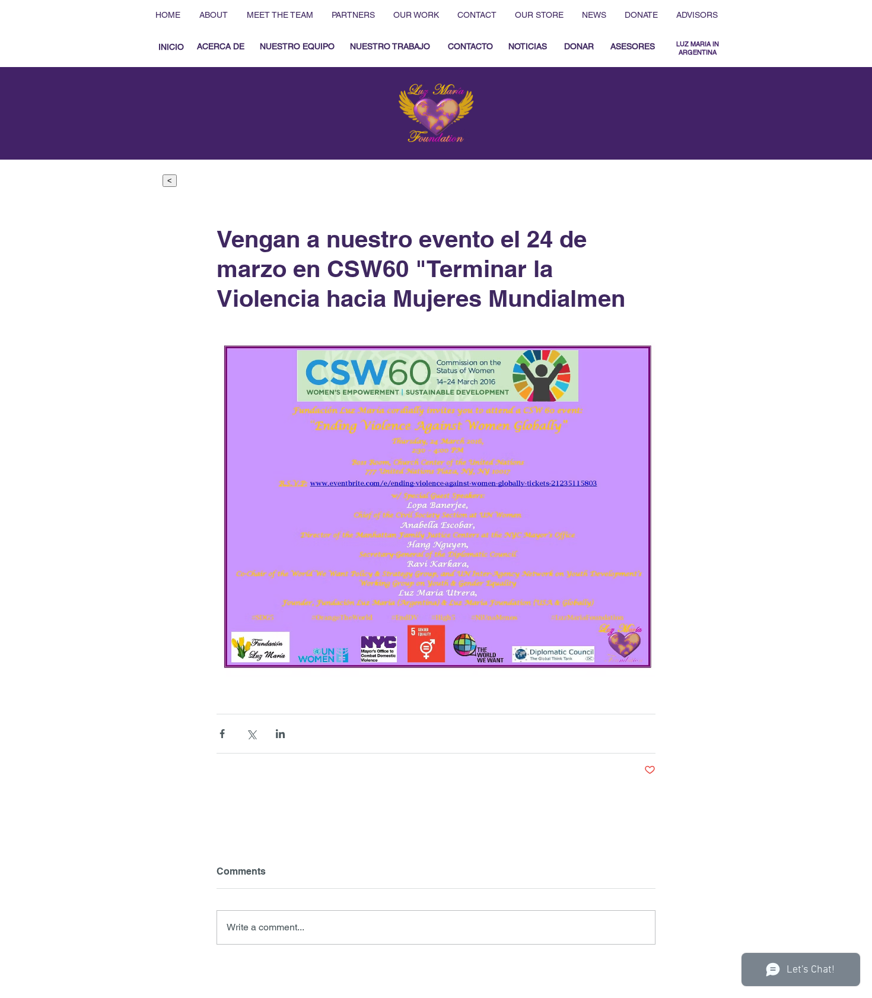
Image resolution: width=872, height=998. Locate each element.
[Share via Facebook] (222, 733)
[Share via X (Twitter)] (251, 733)
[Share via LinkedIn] (280, 733)
